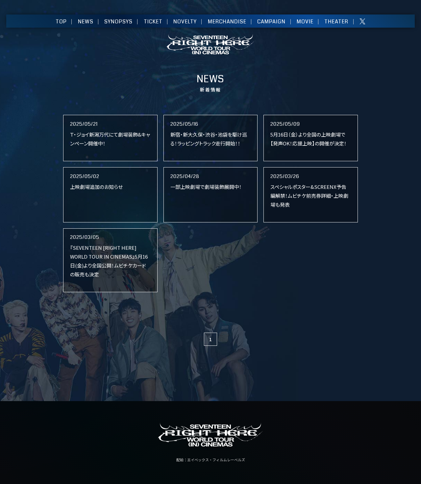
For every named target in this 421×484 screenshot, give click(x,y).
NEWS (85, 21)
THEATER (336, 21)
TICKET (153, 21)
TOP (61, 21)
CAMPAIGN (271, 21)
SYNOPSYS (118, 21)
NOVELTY (185, 21)
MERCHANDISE (227, 21)
